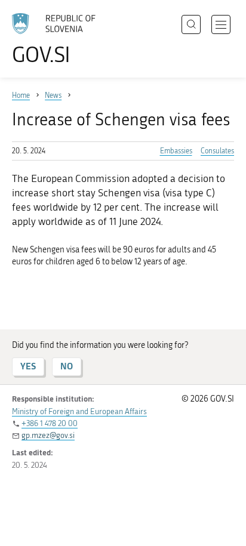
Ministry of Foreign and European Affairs (79, 411)
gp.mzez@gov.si (48, 435)
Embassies (176, 151)
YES (28, 366)
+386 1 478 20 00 (49, 423)
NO (66, 366)
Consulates (217, 151)
